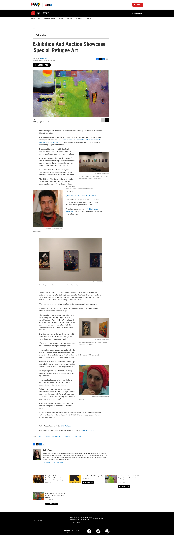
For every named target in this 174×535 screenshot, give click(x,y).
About (88, 19)
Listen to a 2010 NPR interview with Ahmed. (82, 196)
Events (69, 19)
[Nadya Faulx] (37, 454)
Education (41, 35)
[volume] (38, 13)
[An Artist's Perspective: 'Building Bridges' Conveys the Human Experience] (38, 496)
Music (61, 19)
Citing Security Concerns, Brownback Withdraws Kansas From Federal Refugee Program (55, 478)
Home (33, 19)
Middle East (78, 436)
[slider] (41, 13)
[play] (33, 13)
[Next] (107, 120)
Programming (49, 19)
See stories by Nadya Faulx (53, 462)
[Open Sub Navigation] (42, 19)
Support (79, 19)
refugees (67, 436)
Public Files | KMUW (75, 523)
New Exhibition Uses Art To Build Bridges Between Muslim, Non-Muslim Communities (128, 478)
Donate (138, 5)
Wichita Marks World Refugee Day (92, 476)
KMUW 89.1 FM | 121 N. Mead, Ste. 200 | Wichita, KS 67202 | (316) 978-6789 (81, 518)
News (39, 19)
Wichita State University (53, 436)
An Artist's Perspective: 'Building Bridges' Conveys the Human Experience (55, 495)
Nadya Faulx (43, 58)
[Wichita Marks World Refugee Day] (75, 479)
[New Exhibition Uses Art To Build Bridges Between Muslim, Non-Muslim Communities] (111, 479)
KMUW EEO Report (98, 518)
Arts (34, 28)
